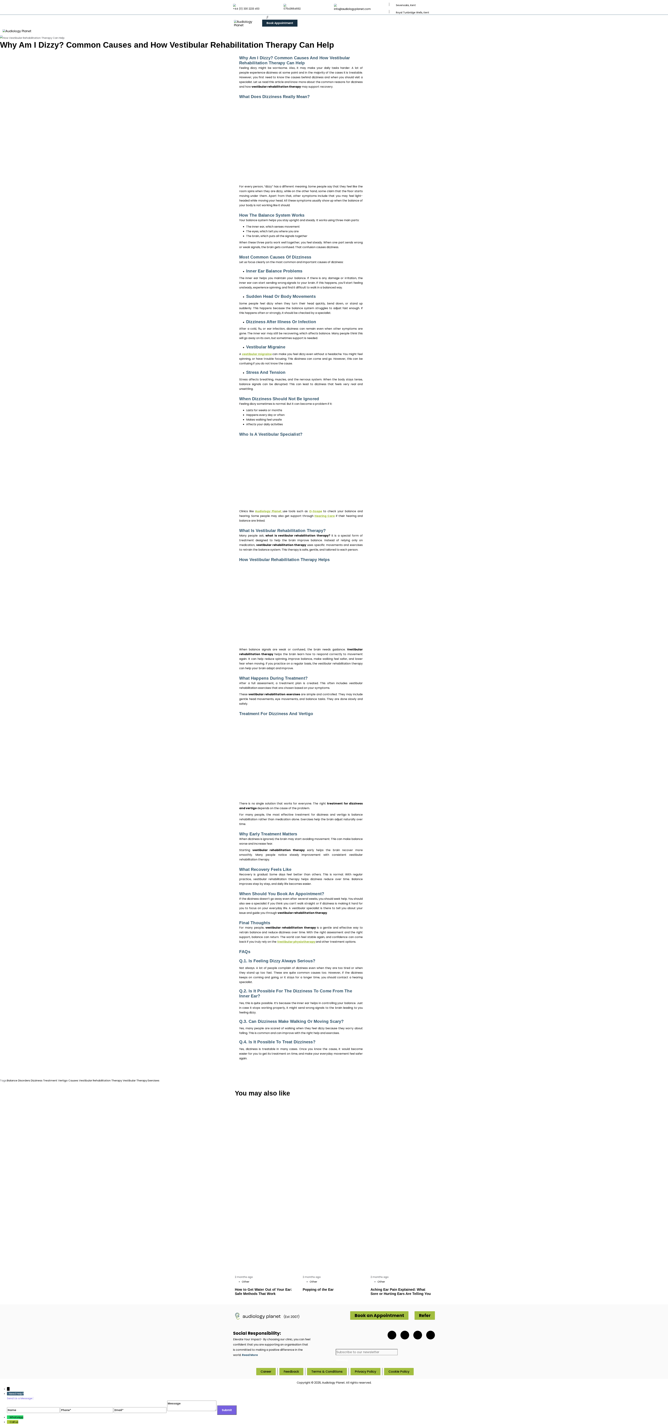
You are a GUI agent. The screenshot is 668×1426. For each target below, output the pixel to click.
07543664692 (292, 8)
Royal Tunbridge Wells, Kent (412, 12)
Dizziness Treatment (44, 1080)
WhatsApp (16, 1417)
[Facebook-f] (417, 1335)
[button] (267, 17)
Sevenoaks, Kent (406, 5)
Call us (14, 1422)
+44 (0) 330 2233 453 (246, 8)
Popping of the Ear (318, 1289)
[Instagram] (430, 1335)
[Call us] (8, 1422)
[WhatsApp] (8, 1417)
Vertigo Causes (68, 1080)
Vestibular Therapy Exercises (141, 1080)
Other (245, 1281)
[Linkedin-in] (392, 1335)
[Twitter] (404, 1335)
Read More (250, 1355)
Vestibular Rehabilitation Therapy (100, 1080)
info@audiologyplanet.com (352, 9)
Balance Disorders (18, 1080)
